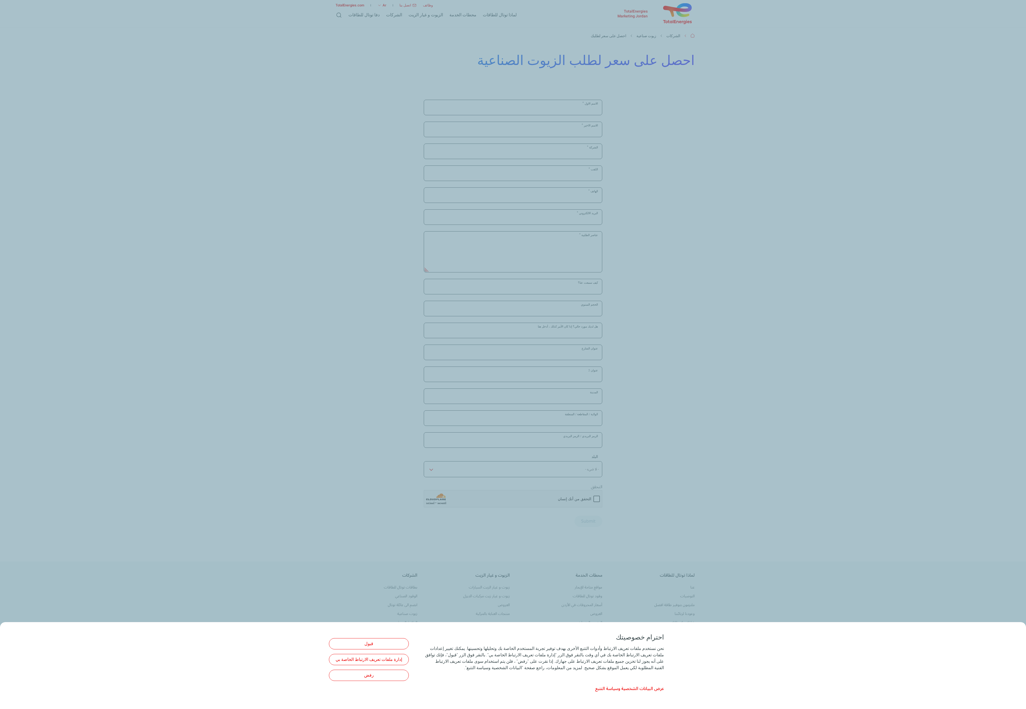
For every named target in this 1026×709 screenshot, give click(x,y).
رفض (369, 675)
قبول (368, 643)
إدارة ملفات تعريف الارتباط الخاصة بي (369, 659)
